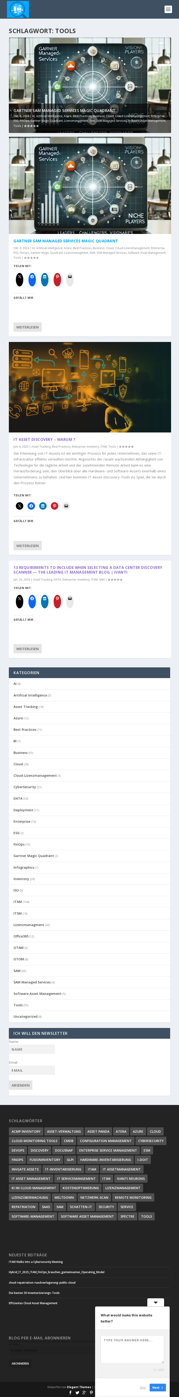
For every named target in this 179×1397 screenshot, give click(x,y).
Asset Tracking (41, 447)
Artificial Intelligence (49, 116)
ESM (147, 1150)
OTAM (19, 947)
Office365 (21, 936)
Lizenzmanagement (122, 1188)
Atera (121, 1131)
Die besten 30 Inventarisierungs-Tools (34, 1293)
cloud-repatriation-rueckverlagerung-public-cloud (42, 1283)
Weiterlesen (27, 327)
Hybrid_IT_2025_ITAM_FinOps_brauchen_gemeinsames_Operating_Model (56, 1272)
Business (98, 116)
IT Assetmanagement (122, 1169)
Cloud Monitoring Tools (34, 1141)
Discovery (39, 1150)
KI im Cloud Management (34, 1188)
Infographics (24, 867)
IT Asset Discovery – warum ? (44, 439)
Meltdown (64, 1197)
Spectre (127, 1216)
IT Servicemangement (76, 1178)
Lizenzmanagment (76, 121)
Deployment (24, 810)
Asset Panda (98, 1131)
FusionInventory (45, 1159)
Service (126, 1207)
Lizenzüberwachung (30, 1197)
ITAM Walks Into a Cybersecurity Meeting (36, 1262)
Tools (17, 126)
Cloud (110, 116)
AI (33, 116)
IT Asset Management (31, 1178)
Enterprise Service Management (108, 1150)
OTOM (19, 959)
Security (106, 1207)
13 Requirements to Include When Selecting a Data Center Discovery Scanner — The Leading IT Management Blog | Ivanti (88, 570)
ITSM (18, 913)
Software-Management (33, 1216)
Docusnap (64, 1150)
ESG (16, 121)
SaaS (46, 1207)
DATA (57, 580)
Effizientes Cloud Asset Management (33, 1303)
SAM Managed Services (111, 121)
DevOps (18, 1150)
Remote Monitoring (133, 1197)
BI (15, 741)
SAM (92, 121)
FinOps (24, 121)
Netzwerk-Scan (94, 1197)
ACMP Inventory (26, 1131)
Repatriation (23, 1207)
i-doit (143, 1159)
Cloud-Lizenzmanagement (132, 116)
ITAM (103, 447)
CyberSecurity (25, 787)
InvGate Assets (25, 1169)
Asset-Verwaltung (64, 1131)
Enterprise (158, 116)
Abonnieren (20, 1364)
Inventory (93, 447)
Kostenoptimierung (81, 1188)
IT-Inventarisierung (63, 1169)
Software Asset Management (146, 121)
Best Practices (82, 116)
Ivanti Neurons (131, 1178)
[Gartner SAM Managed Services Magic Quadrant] (90, 185)
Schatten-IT (81, 1207)
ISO (16, 890)
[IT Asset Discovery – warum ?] (90, 387)
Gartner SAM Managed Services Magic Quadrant (65, 110)
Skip (143, 1387)
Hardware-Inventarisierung (105, 1159)
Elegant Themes (79, 1387)
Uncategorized (26, 1016)
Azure (68, 116)
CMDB (68, 1141)
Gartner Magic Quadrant (47, 121)
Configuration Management (106, 1141)
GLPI (70, 1159)
